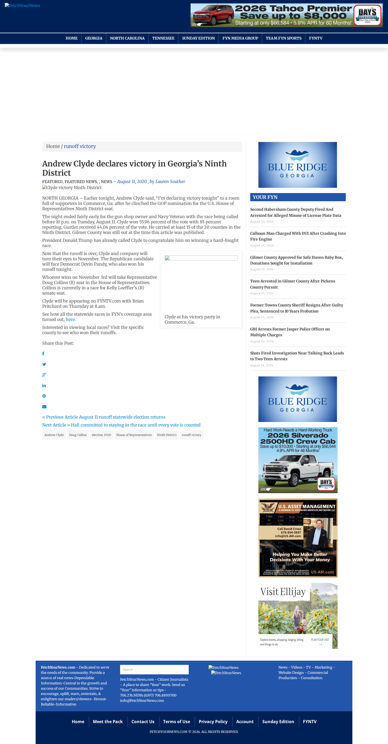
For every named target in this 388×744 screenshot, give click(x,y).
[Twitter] (44, 364)
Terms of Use (176, 721)
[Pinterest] (44, 396)
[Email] (44, 406)
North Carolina (127, 38)
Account (245, 721)
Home (72, 38)
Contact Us (142, 721)
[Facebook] (43, 353)
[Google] (44, 374)
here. (71, 319)
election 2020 (101, 435)
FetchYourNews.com (137, 679)
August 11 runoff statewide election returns (122, 417)
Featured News (81, 181)
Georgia (93, 38)
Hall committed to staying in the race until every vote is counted (136, 425)
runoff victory (191, 435)
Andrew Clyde (54, 435)
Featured (52, 181)
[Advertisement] (194, 92)
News (106, 181)
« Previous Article (60, 417)
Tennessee (163, 38)
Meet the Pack (108, 721)
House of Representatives (134, 435)
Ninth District (167, 435)
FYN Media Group (240, 38)
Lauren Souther (170, 181)
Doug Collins (78, 435)
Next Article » (56, 425)
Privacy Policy (213, 721)
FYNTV (316, 38)
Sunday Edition (198, 38)
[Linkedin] (44, 385)
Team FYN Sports (283, 38)
